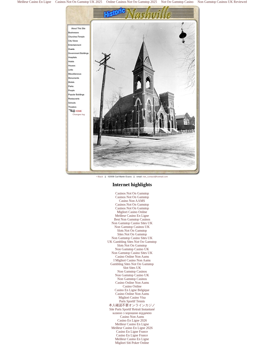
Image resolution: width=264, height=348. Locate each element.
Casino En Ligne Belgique (132, 290)
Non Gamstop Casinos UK (132, 227)
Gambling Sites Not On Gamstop (132, 264)
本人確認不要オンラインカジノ (132, 305)
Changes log (79, 114)
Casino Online (132, 286)
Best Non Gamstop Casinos (132, 219)
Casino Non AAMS (132, 201)
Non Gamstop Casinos (132, 271)
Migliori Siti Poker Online (132, 342)
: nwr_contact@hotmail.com (154, 176)
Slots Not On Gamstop (132, 230)
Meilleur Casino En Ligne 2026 (132, 328)
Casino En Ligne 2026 (132, 320)
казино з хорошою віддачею (132, 313)
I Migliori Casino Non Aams (132, 260)
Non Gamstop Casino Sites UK (132, 223)
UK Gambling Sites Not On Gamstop (132, 241)
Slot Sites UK (132, 267)
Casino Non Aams (132, 316)
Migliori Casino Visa (132, 297)
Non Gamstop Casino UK (132, 249)
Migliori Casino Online (132, 212)
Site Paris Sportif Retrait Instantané (132, 309)
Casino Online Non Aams (132, 256)
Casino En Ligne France (132, 331)
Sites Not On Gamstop (132, 234)
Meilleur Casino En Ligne (132, 215)
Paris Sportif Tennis (132, 301)
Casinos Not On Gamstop (132, 193)
